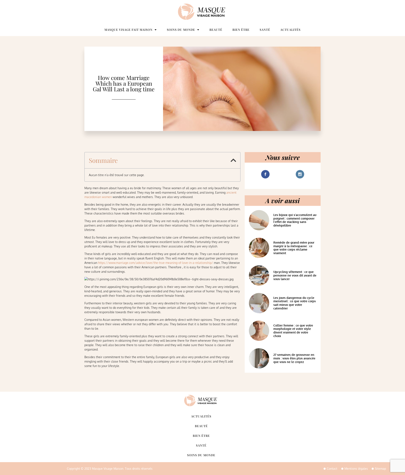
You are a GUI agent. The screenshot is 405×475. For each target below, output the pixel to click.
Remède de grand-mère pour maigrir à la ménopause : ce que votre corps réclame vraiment (293, 248)
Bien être (241, 30)
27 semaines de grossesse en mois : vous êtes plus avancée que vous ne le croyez (294, 358)
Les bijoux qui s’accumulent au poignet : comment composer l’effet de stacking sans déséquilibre (294, 220)
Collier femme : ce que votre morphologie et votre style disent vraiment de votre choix (293, 331)
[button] (233, 160)
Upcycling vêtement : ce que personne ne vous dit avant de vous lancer (294, 275)
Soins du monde (181, 30)
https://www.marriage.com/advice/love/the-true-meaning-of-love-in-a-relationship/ (155, 262)
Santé (265, 30)
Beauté (215, 30)
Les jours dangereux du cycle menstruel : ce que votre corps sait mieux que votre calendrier (294, 303)
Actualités (290, 30)
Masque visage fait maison (128, 30)
